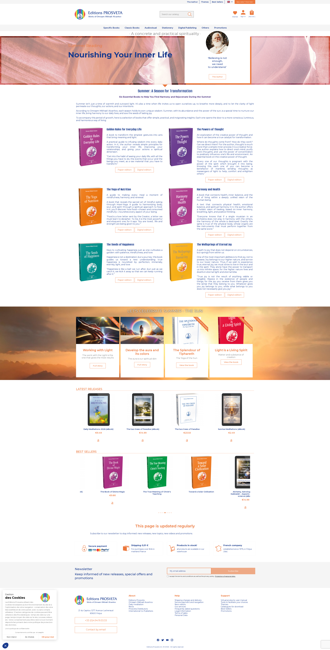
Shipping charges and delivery (188, 600)
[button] (5, 646)
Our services (180, 607)
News (131, 607)
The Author (192, 2)
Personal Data (181, 615)
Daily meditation (136, 604)
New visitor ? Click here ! (245, 2)
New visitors (180, 604)
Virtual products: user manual (234, 600)
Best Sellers (217, 2)
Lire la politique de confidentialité (17, 628)
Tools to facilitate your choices (234, 602)
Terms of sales (181, 613)
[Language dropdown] (230, 2)
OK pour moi (48, 637)
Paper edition (125, 170)
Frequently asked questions (187, 609)
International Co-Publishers (141, 611)
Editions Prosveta (137, 600)
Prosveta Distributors (138, 609)
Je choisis (29, 637)
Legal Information (183, 611)
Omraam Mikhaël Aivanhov (141, 602)
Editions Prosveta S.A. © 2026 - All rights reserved (165, 647)
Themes (205, 2)
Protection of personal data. (225, 576)
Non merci (11, 637)
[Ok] (190, 14)
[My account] (243, 13)
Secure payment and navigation (189, 602)
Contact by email (96, 629)
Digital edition (144, 170)
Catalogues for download (232, 607)
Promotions (226, 611)
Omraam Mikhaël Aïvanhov (104, 111)
